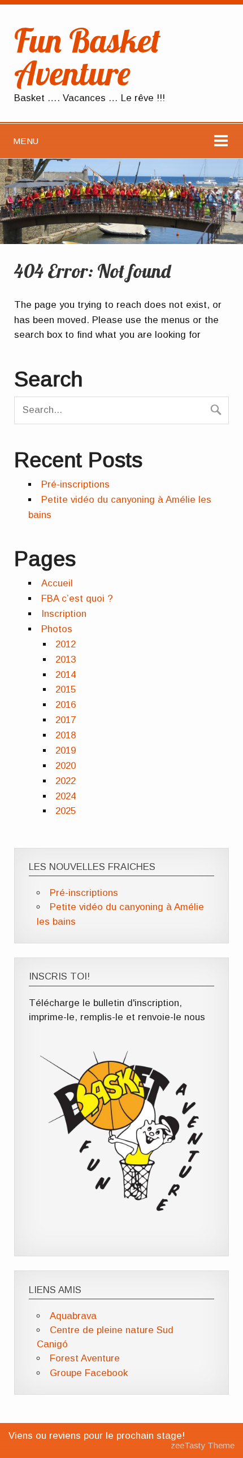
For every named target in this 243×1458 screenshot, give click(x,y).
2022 (65, 781)
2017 (65, 720)
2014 (65, 674)
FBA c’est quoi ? (77, 598)
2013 (65, 659)
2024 (65, 796)
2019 (65, 750)
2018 (65, 735)
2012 (65, 644)
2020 (65, 765)
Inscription (63, 613)
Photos (56, 629)
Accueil (57, 583)
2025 (65, 811)
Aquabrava (73, 1316)
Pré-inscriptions (75, 484)
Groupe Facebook (89, 1373)
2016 (65, 704)
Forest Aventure (85, 1358)
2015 (65, 689)
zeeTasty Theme (203, 1445)
